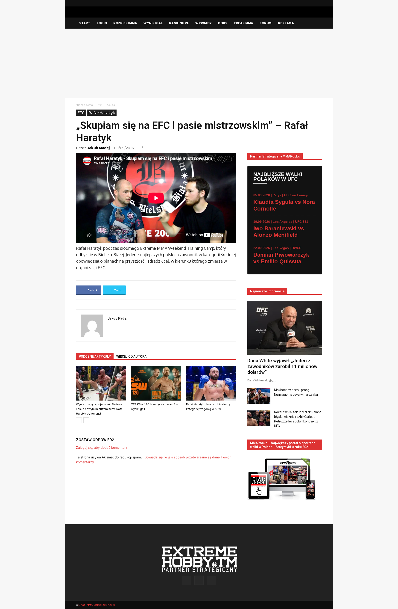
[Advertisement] (199, 63)
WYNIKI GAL (153, 23)
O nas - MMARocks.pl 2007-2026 (96, 604)
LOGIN (102, 23)
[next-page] (86, 420)
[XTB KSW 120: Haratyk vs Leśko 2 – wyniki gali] (156, 383)
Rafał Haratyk (101, 112)
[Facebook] (303, 3)
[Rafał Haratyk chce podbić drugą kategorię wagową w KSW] (211, 383)
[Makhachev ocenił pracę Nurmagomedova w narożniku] (258, 396)
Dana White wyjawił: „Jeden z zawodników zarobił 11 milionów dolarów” (282, 366)
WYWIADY (203, 23)
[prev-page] (79, 420)
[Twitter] (318, 3)
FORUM (266, 23)
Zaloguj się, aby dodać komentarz (101, 447)
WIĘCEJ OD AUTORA (131, 356)
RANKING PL (179, 23)
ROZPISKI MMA (125, 23)
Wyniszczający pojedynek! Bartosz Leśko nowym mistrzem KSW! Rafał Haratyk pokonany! (99, 409)
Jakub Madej (99, 147)
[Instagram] (311, 3)
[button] (316, 23)
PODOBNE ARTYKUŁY (95, 356)
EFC (99, 105)
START (84, 23)
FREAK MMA (243, 23)
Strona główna (84, 105)
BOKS (222, 23)
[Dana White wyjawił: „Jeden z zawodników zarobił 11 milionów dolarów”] (284, 328)
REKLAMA (286, 23)
